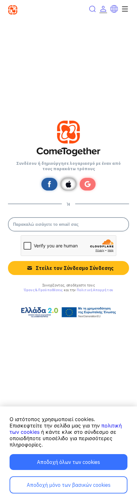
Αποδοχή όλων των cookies (68, 462)
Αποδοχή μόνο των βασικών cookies (69, 485)
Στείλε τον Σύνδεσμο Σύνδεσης (74, 268)
